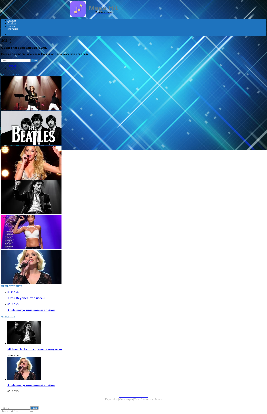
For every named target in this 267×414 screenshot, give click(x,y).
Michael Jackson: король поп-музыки (34, 349)
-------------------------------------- (133, 396)
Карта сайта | (112, 399)
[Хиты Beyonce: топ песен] (94, 163)
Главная (11, 20)
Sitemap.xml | (148, 399)
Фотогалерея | (126, 399)
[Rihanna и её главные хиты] (94, 232)
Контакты (12, 29)
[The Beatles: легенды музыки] (94, 128)
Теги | (137, 399)
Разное (158, 399)
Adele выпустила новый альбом (31, 385)
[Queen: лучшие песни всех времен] (94, 93)
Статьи (11, 26)
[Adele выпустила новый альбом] (94, 267)
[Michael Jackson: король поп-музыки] (94, 197)
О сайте (11, 23)
